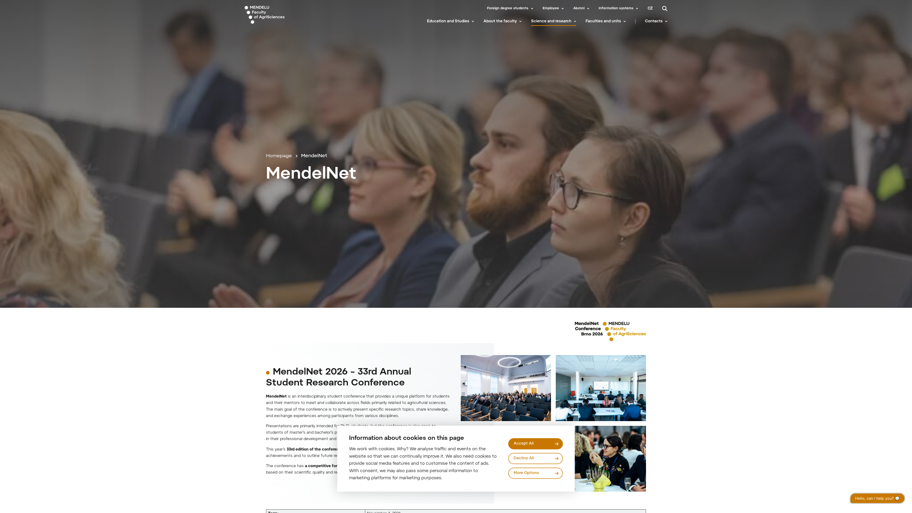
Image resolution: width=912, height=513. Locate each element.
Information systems (616, 8)
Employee (551, 8)
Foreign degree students (507, 8)
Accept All (524, 444)
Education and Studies (448, 21)
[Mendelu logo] (273, 15)
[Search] (664, 8)
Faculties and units (603, 21)
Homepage (279, 156)
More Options (526, 473)
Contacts (654, 21)
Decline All (524, 458)
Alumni (578, 8)
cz (650, 8)
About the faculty (500, 21)
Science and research (551, 21)
